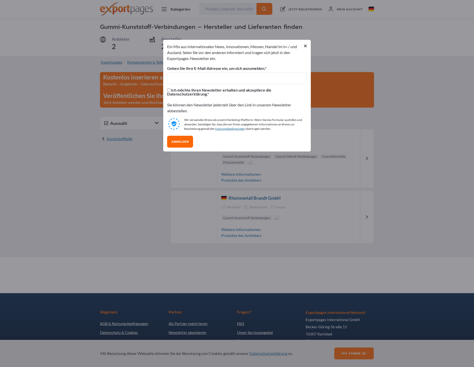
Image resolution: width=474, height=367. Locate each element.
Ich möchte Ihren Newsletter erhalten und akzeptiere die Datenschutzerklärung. (219, 92)
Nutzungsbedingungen (230, 129)
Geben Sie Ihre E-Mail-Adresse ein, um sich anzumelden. (216, 68)
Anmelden (180, 141)
